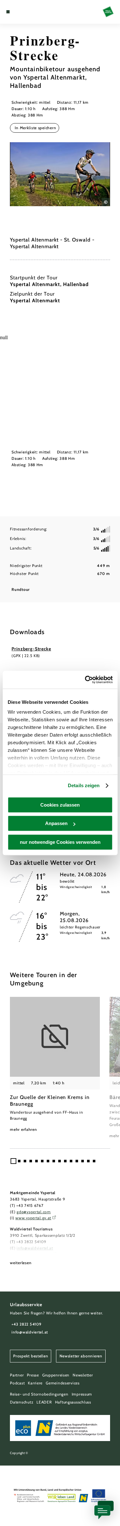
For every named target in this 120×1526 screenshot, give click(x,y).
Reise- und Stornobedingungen (39, 1394)
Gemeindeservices (63, 1383)
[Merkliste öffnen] (22, 11)
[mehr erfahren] (55, 1065)
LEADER (44, 1402)
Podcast (17, 1383)
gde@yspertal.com (34, 1211)
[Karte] (17, 11)
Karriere (35, 1383)
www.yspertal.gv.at (33, 1217)
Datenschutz (21, 1402)
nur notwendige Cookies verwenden (60, 842)
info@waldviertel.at (35, 1248)
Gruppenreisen (55, 1375)
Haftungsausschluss (73, 1402)
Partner (17, 1375)
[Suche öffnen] (27, 11)
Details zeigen (84, 785)
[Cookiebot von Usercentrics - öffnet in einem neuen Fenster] (85, 680)
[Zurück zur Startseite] (108, 11)
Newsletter (83, 1375)
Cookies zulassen (60, 805)
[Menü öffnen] (8, 11)
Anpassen (56, 823)
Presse (33, 1375)
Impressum (82, 1394)
